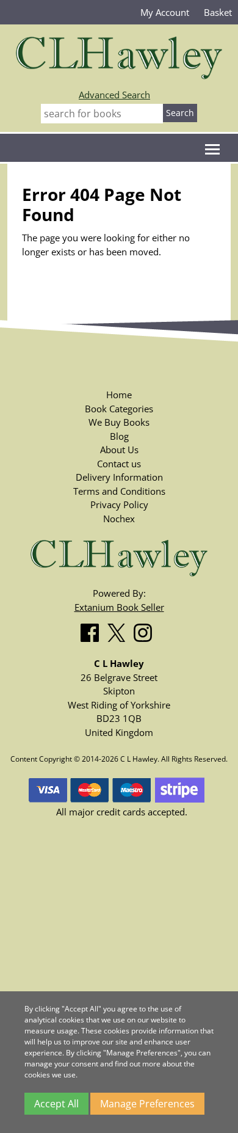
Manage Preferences (147, 1103)
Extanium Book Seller (119, 607)
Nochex (119, 518)
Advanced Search (114, 95)
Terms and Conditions (119, 491)
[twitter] (119, 630)
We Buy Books (119, 422)
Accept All (56, 1103)
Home (119, 394)
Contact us (119, 463)
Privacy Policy (119, 504)
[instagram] (146, 630)
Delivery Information (119, 477)
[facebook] (93, 630)
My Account (164, 12)
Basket (218, 12)
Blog (119, 436)
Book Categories (119, 409)
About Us (119, 449)
